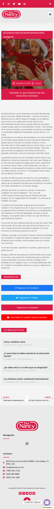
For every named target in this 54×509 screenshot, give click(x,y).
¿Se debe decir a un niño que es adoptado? (26, 367)
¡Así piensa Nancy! (12, 32)
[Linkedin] (33, 493)
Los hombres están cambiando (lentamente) (26, 379)
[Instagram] (23, 493)
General (37, 32)
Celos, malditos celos (14, 342)
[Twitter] (27, 493)
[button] (50, 4)
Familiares (27, 32)
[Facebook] (20, 493)
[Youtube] (30, 493)
